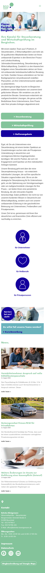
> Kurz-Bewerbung (12, 331)
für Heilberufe (22, 271)
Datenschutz (7, 547)
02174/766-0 (10, 523)
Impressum (6, 543)
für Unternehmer (22, 248)
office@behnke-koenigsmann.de (19, 528)
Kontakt (5, 507)
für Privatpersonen (22, 295)
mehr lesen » (6, 392)
